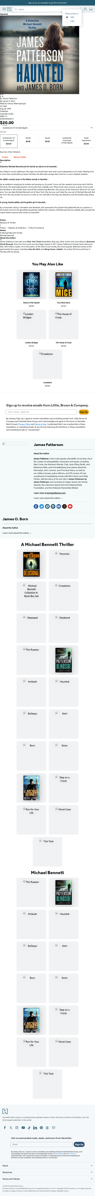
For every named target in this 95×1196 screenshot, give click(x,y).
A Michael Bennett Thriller (11, 232)
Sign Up (84, 412)
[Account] (85, 9)
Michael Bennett (7, 235)
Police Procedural (36, 227)
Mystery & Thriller (8, 222)
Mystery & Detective (17, 227)
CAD (72, 21)
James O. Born (15, 519)
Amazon (5, 157)
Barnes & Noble (20, 157)
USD (72, 17)
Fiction (3, 227)
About (5, 1165)
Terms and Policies (11, 1178)
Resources (7, 1172)
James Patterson (10, 98)
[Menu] (4, 9)
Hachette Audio (6, 113)
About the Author (8, 238)
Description (5, 160)
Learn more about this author (47, 497)
